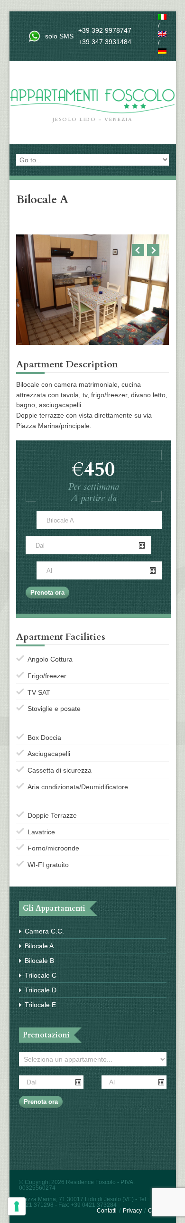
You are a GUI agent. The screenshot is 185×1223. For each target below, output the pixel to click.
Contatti (107, 1210)
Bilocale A (39, 946)
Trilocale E (40, 1004)
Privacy (132, 1210)
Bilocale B (39, 960)
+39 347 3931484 (104, 42)
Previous (138, 250)
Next (153, 250)
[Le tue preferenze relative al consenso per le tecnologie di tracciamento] (17, 1206)
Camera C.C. (44, 931)
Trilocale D (40, 990)
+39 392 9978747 (104, 30)
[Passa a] (162, 17)
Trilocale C (40, 975)
